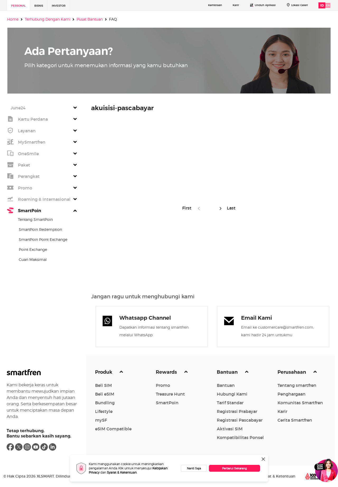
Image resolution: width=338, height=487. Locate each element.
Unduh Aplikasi (265, 5)
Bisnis (38, 5)
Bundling (105, 402)
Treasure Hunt (170, 394)
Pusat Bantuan (90, 19)
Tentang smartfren (297, 385)
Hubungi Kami (232, 394)
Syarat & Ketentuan (122, 472)
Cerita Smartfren (295, 420)
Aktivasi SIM (230, 428)
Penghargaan (292, 394)
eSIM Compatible (113, 428)
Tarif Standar (230, 402)
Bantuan (228, 372)
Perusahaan (292, 372)
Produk (104, 372)
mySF (101, 420)
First (188, 208)
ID (322, 5)
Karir (236, 5)
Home (12, 19)
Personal (18, 5)
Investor (58, 5)
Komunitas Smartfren (300, 402)
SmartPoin (167, 402)
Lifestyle (103, 411)
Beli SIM (103, 385)
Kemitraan (215, 5)
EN (328, 5)
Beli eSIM (104, 394)
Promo (163, 385)
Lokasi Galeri (299, 5)
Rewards (167, 372)
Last (230, 208)
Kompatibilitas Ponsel (240, 437)
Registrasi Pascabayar (239, 420)
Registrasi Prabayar (237, 411)
